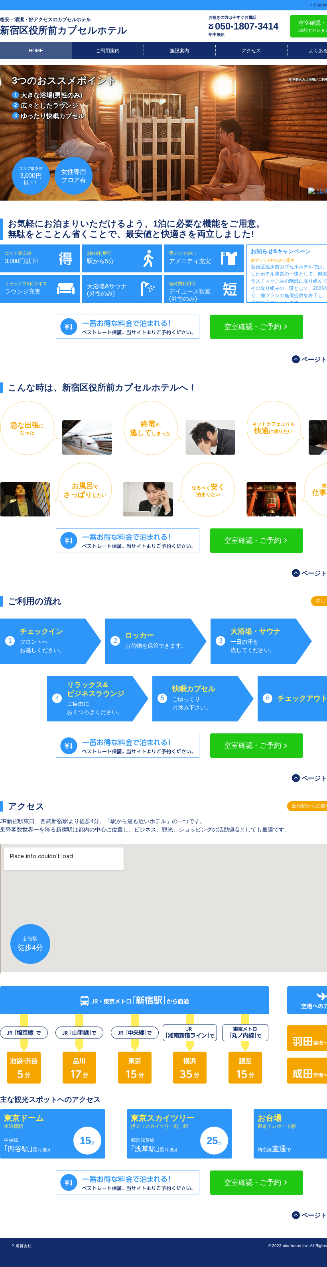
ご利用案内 (108, 50)
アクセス (251, 50)
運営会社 (24, 1245)
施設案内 (179, 50)
